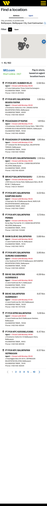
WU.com (9, 70)
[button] (38, 372)
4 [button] (24, 372)
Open (16, 29)
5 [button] (28, 372)
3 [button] (20, 372)
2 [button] (16, 372)
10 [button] (34, 372)
